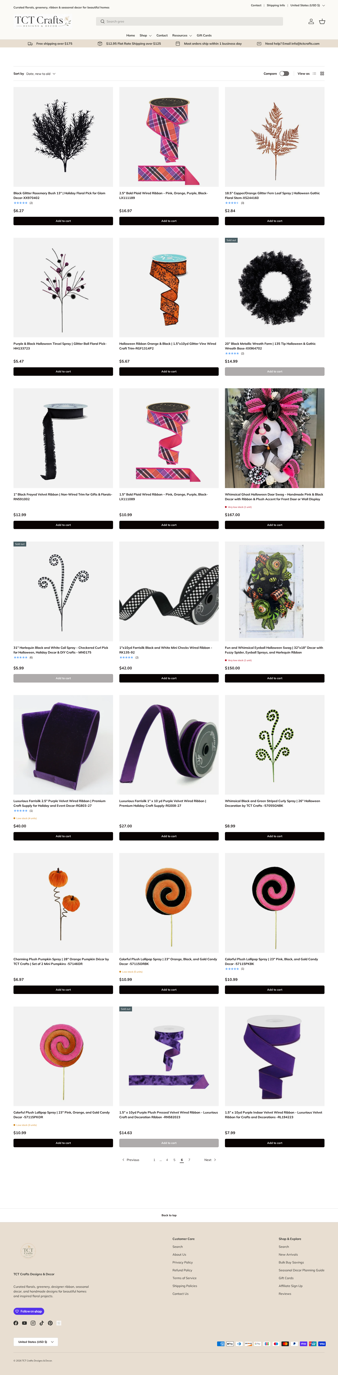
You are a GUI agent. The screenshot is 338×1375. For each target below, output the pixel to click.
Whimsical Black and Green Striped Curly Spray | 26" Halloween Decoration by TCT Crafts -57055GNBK (272, 803)
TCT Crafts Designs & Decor (37, 1360)
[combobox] (189, 21)
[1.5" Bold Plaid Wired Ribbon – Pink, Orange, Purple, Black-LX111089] (169, 438)
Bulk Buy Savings (291, 1262)
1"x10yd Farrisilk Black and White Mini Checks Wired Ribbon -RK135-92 (165, 650)
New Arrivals (288, 1254)
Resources (179, 35)
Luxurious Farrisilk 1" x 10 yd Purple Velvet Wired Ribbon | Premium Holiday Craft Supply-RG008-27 (162, 803)
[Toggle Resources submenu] (190, 35)
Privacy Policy (183, 1262)
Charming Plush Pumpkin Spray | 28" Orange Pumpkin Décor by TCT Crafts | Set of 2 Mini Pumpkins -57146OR (61, 961)
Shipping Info (276, 5)
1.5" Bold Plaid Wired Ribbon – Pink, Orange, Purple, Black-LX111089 (163, 496)
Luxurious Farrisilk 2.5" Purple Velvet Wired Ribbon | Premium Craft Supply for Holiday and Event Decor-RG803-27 (59, 803)
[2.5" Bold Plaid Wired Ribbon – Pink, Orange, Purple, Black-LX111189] (169, 137)
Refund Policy (182, 1270)
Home (130, 35)
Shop (143, 35)
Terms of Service (185, 1278)
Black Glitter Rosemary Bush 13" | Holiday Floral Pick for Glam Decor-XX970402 (59, 195)
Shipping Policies (185, 1286)
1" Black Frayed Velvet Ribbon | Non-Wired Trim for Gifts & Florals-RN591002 (62, 496)
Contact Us (181, 1294)
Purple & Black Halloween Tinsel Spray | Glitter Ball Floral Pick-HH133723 (60, 346)
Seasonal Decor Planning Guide (302, 1270)
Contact (256, 5)
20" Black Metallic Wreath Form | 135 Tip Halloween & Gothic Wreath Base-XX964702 (270, 346)
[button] (322, 21)
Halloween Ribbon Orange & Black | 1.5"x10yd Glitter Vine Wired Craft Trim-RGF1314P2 (167, 346)
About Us (179, 1254)
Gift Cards (204, 35)
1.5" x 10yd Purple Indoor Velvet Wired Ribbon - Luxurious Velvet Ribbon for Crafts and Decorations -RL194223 (273, 1114)
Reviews (285, 1294)
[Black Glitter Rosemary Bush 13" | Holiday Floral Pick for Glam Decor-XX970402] (63, 137)
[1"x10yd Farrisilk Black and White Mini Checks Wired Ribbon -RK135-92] (169, 591)
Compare (270, 73)
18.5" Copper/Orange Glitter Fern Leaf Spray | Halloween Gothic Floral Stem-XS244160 (272, 195)
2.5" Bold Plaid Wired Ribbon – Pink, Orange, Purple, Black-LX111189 (163, 195)
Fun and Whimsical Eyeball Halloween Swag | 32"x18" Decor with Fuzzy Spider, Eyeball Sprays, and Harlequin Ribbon (274, 650)
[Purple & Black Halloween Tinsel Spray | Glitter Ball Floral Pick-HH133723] (63, 288)
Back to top (169, 1215)
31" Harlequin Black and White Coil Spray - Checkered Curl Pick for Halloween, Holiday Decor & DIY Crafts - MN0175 (60, 650)
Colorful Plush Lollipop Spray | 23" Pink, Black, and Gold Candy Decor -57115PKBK (271, 961)
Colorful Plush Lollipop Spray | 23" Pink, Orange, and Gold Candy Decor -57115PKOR (61, 1114)
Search (178, 1247)
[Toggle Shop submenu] (150, 35)
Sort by (18, 73)
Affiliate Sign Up (291, 1286)
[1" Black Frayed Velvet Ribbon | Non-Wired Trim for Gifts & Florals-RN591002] (63, 438)
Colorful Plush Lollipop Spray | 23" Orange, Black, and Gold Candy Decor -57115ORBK (168, 961)
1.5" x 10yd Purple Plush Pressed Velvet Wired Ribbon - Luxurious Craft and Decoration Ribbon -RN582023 (168, 1114)
